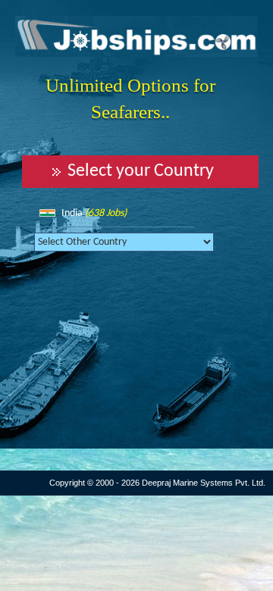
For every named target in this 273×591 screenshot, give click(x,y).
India (94, 213)
